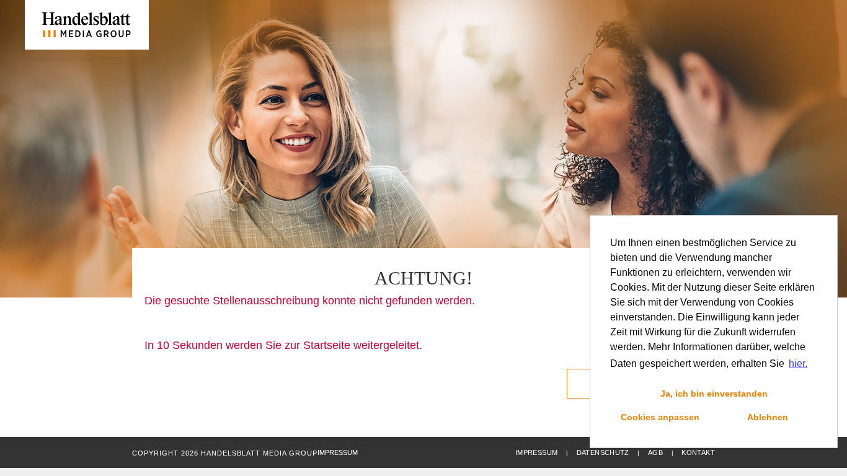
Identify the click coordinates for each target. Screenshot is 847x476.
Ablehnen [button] (767, 417)
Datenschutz (603, 452)
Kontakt (698, 452)
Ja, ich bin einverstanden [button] (714, 394)
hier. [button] (798, 363)
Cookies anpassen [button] (660, 417)
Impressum (536, 452)
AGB (655, 452)
